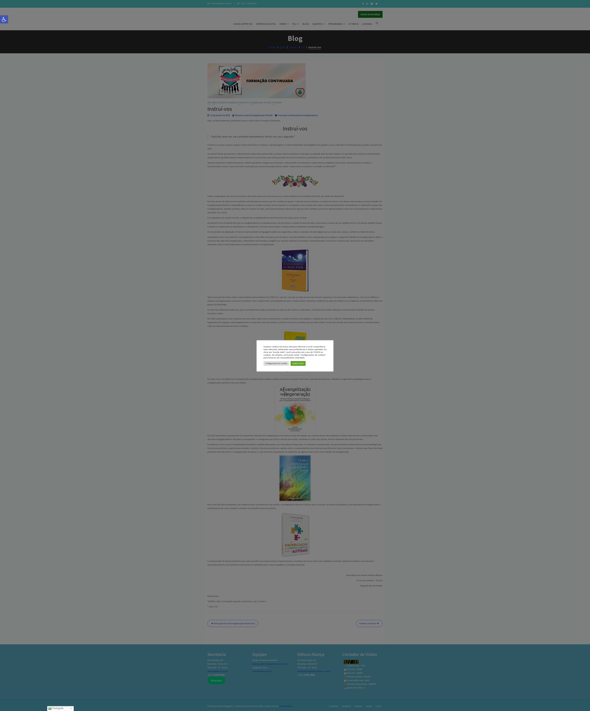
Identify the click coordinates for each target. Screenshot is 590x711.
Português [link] (58, 708)
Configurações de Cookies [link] (276, 363)
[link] (4, 19)
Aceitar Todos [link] (298, 363)
